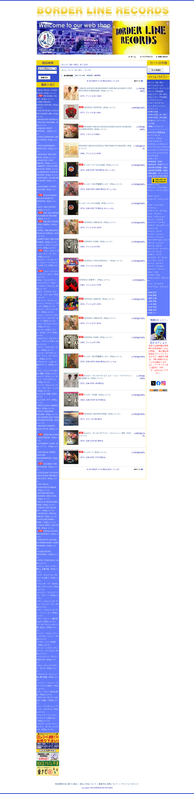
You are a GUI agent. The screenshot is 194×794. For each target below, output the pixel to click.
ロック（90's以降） (157, 91)
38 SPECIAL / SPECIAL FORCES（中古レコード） (47, 514)
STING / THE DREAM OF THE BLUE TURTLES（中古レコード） (47, 233)
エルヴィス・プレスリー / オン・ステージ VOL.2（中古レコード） (47, 341)
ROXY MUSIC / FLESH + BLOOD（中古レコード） (47, 91)
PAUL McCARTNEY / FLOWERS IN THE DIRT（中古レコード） (47, 216)
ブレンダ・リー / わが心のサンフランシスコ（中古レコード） (47, 586)
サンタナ (88, 70)
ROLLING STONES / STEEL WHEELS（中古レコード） (47, 224)
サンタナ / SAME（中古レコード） (98, 395)
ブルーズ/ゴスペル (156, 103)
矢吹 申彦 (153, 307)
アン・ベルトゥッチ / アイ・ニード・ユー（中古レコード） (47, 613)
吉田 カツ (153, 313)
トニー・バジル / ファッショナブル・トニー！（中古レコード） (47, 636)
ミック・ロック (155, 252)
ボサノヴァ (153, 159)
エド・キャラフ (155, 214)
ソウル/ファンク (156, 100)
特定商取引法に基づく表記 (66, 784)
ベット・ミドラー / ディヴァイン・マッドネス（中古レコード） (47, 651)
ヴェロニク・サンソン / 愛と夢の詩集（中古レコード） (47, 677)
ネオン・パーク (155, 254)
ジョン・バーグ (155, 231)
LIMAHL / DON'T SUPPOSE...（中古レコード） (46, 131)
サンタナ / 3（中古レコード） (96, 452)
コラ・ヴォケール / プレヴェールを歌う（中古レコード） (47, 578)
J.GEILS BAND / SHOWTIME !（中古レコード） (47, 554)
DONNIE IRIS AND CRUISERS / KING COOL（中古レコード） (46, 496)
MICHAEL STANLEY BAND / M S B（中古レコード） (47, 429)
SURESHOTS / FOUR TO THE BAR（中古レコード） (47, 173)
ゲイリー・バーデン (157, 222)
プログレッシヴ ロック (158, 144)
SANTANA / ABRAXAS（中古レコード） (100, 222)
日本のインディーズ (157, 120)
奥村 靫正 (153, 292)
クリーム (152, 208)
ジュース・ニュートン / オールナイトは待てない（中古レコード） (46, 718)
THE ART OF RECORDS (158, 176)
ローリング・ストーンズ (159, 88)
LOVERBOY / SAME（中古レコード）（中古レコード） (47, 446)
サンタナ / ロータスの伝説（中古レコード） (101, 165)
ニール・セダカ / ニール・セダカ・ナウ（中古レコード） (47, 333)
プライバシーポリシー (130, 784)
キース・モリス (155, 246)
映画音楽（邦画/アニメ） (159, 164)
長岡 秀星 (153, 301)
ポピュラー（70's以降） (158, 97)
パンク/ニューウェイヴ (158, 153)
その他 (152, 123)
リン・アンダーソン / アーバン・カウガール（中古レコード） (47, 709)
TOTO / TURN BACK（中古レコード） (47, 561)
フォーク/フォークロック (159, 147)
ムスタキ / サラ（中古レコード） (47, 401)
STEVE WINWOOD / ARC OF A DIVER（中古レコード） (47, 140)
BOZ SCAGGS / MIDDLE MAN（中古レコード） (47, 407)
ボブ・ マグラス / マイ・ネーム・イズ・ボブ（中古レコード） (47, 295)
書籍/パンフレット (156, 126)
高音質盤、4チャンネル (158, 173)
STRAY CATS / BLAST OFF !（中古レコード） (46, 509)
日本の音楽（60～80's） (158, 115)
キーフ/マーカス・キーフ (159, 240)
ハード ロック (154, 135)
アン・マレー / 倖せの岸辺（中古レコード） (47, 693)
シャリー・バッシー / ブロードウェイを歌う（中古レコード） (47, 686)
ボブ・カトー (154, 196)
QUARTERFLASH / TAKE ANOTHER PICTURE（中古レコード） (47, 420)
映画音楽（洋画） (156, 162)
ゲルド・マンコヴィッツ (159, 225)
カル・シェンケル (156, 205)
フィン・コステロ (156, 219)
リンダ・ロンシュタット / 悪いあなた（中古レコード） (47, 627)
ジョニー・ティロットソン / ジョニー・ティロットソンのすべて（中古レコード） (47, 264)
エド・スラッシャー (157, 217)
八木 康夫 (153, 304)
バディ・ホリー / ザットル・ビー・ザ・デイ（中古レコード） (47, 254)
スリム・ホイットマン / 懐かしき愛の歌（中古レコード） (47, 569)
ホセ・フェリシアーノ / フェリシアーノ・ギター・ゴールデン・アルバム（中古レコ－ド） (47, 284)
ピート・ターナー (156, 263)
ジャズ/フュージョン (157, 106)
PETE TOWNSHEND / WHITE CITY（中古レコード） (47, 149)
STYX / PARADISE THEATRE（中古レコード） (47, 412)
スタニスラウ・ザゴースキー (158, 279)
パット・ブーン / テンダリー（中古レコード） (47, 310)
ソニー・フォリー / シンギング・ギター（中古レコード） (47, 274)
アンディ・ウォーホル (158, 187)
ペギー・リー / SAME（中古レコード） (46, 643)
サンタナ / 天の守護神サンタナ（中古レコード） (103, 184)
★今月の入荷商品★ (157, 132)
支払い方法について (88, 784)
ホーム (64, 70)
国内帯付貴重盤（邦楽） (159, 170)
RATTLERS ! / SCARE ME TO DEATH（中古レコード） (47, 181)
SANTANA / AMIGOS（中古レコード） (99, 299)
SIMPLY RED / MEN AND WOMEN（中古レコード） (47, 240)
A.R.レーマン (154, 184)
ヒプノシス (153, 228)
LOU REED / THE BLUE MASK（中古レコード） (47, 467)
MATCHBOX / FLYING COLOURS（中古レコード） (46, 190)
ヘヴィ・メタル (155, 138)
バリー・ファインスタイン (158, 191)
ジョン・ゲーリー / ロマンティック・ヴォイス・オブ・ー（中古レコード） (47, 318)
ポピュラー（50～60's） (158, 94)
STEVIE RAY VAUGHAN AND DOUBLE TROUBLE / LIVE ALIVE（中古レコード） (47, 477)
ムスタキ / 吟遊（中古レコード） (47, 395)
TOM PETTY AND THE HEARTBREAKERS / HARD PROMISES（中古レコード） (47, 544)
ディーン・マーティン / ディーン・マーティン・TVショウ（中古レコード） (47, 303)
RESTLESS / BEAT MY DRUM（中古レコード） (46, 155)
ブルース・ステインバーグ (158, 200)
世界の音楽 (153, 112)
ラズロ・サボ (154, 275)
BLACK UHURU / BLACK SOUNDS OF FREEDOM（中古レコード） (46, 199)
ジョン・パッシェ (156, 237)
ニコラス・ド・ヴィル (158, 257)
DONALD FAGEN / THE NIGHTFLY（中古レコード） (47, 534)
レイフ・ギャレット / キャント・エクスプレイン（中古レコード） (47, 379)
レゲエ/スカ (153, 156)
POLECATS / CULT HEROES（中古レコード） (47, 161)
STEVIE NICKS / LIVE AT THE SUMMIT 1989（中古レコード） (47, 114)
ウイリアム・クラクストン (158, 288)
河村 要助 (153, 295)
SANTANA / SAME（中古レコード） (98, 241)
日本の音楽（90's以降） (158, 117)
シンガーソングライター (159, 150)
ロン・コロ (153, 272)
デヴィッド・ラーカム (158, 211)
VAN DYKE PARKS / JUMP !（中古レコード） (46, 520)
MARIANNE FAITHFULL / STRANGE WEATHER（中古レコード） (47, 122)
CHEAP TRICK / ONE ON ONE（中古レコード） (47, 526)
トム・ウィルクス (156, 284)
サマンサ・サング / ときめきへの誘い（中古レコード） (47, 700)
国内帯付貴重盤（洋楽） (159, 167)
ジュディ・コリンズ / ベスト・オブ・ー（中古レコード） (47, 595)
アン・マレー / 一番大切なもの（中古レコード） (47, 620)
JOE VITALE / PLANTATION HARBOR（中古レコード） (46, 487)
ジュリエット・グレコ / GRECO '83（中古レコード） (46, 659)
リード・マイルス (156, 266)
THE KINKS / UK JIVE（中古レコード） (46, 97)
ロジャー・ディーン (157, 269)
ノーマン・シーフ (156, 260)
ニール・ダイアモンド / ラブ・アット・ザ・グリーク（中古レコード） (47, 356)
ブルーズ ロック (155, 141)
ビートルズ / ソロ (156, 85)
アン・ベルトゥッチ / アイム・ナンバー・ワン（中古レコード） (47, 604)
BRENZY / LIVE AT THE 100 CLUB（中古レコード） (47, 167)
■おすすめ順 (80, 75)
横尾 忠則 (153, 310)
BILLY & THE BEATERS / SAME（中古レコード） (47, 503)
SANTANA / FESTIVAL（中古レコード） (100, 107)
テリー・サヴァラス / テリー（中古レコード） (47, 348)
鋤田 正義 (153, 298)
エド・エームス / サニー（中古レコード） (47, 325)
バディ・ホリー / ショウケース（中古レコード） (47, 246)
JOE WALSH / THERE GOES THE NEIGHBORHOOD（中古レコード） (47, 456)
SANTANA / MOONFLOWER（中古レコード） (102, 414)
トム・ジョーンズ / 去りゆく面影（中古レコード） (47, 372)
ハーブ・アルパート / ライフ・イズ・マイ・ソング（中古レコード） (47, 388)
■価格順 (90, 75)
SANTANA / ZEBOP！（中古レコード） (95, 280)
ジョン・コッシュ (156, 234)
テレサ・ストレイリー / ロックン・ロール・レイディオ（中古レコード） (47, 727)
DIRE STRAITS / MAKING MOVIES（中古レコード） (47, 105)
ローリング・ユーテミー (159, 249)
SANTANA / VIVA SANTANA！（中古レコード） (103, 261)
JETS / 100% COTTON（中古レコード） (46, 208)
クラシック (153, 109)
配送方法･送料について (108, 784)
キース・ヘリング (156, 243)
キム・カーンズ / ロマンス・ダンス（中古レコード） (47, 668)
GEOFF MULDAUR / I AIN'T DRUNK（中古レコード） (47, 438)
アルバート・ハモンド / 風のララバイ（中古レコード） (47, 365)
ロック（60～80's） (75, 70)
